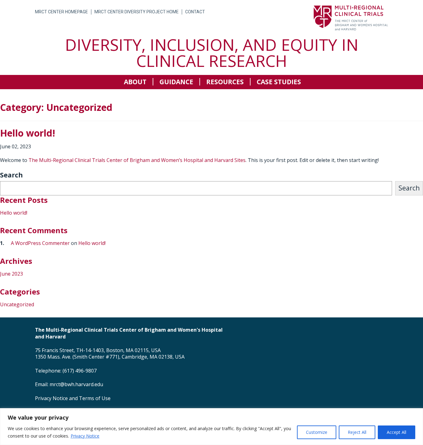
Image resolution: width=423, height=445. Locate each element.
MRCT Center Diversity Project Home (136, 11)
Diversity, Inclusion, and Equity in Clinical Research (211, 52)
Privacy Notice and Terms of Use (73, 398)
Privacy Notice (85, 436)
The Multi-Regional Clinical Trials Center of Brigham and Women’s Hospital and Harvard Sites (137, 160)
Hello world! (13, 212)
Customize (316, 432)
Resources (225, 81)
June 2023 (11, 273)
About (135, 81)
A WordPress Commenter (40, 243)
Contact (195, 11)
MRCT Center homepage (61, 11)
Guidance (176, 81)
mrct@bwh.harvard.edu (76, 384)
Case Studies (279, 81)
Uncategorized (17, 304)
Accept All (396, 432)
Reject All (357, 432)
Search (11, 175)
